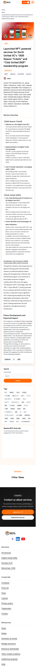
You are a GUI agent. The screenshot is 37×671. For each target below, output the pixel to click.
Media (3, 633)
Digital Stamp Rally (9, 558)
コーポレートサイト (9, 415)
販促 (6, 421)
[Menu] (32, 2)
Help (3, 664)
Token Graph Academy (10, 654)
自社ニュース (15, 395)
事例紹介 (12, 392)
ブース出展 (7, 395)
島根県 (19, 408)
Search (18, 380)
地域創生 (13, 408)
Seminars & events (9, 638)
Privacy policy (7, 603)
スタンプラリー (8, 399)
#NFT (6, 74)
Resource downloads (10, 649)
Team (3, 593)
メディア (28, 402)
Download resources (18, 517)
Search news (7, 372)
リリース (26, 405)
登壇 (23, 402)
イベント (28, 395)
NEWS (18, 392)
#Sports (12, 74)
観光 (24, 408)
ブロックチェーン (15, 402)
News (3, 628)
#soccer (28, 74)
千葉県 (6, 408)
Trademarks (6, 608)
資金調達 (12, 421)
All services (6, 553)
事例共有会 (27, 415)
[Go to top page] (6, 2)
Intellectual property (9, 659)
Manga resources (8, 644)
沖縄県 (23, 418)
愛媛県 (18, 418)
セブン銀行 (12, 405)
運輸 (6, 405)
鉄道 (17, 421)
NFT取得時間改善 (25, 421)
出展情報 (19, 405)
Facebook (7, 359)
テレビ (24, 399)
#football (21, 74)
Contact (4, 614)
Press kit (5, 588)
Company (5, 583)
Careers (4, 598)
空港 (29, 418)
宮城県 (12, 418)
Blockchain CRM (8, 568)
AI (20, 412)
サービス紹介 (17, 399)
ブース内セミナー (8, 412)
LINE (19, 359)
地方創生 (24, 392)
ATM (25, 412)
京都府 (6, 418)
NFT (6, 392)
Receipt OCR (6, 563)
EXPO (22, 395)
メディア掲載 (19, 415)
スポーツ (7, 402)
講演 (16, 412)
